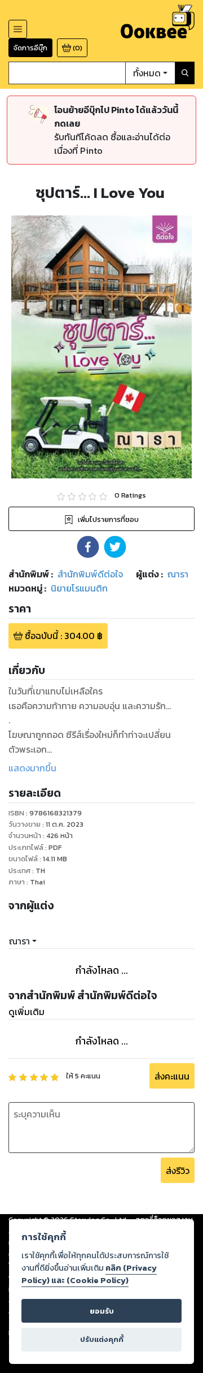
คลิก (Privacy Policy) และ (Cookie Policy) (89, 1274)
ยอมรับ (102, 1311)
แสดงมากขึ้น (32, 768)
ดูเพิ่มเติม (26, 1011)
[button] (88, 547)
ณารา (19, 941)
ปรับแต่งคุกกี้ (101, 1339)
